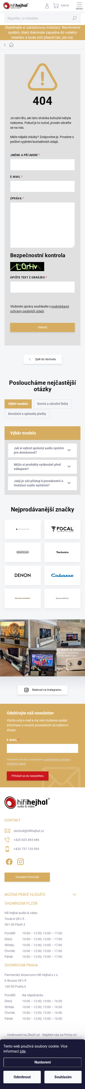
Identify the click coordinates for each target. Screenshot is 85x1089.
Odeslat (42, 327)
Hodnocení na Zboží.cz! (23, 1035)
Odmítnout (22, 1077)
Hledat (74, 18)
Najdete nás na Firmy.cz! (59, 1035)
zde (22, 1051)
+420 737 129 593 (26, 849)
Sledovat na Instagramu (46, 689)
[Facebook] (8, 861)
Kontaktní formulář (27, 877)
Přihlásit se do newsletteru (28, 776)
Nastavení (42, 1062)
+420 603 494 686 (26, 840)
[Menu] (79, 5)
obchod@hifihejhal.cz (29, 831)
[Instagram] (20, 861)
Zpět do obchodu (45, 359)
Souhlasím (63, 1077)
